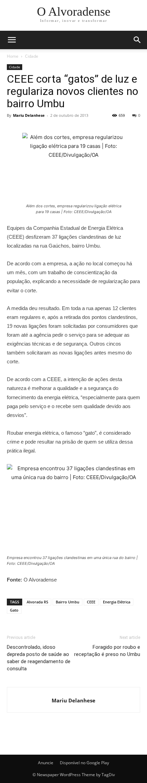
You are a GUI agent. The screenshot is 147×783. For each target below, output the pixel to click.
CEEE (91, 601)
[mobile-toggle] (12, 40)
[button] (137, 40)
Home (12, 56)
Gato (14, 610)
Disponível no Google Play (84, 763)
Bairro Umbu (67, 601)
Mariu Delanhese (29, 115)
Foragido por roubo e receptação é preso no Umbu (107, 650)
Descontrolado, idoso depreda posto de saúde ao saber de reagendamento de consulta (38, 658)
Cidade (31, 56)
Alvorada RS (37, 601)
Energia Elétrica (116, 601)
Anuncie (45, 763)
